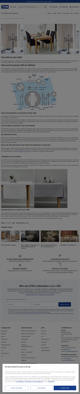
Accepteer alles (64, 388)
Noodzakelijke (41, 388)
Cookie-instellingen (16, 388)
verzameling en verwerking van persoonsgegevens (29, 381)
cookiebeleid (50, 381)
